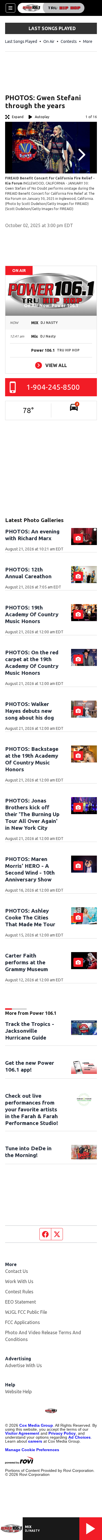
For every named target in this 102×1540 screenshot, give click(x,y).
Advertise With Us (23, 1365)
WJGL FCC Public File (26, 1312)
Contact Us (16, 1271)
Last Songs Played (21, 41)
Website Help (18, 1391)
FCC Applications (22, 1322)
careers (35, 1441)
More (87, 41)
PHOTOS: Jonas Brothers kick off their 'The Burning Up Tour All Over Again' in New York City (32, 814)
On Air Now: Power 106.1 (51, 305)
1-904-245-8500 (53, 387)
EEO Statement (20, 1301)
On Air (48, 41)
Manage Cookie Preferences (32, 1449)
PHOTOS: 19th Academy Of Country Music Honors (31, 614)
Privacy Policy (62, 1433)
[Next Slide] (81, 154)
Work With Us (19, 1281)
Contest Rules (19, 1291)
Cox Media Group (36, 1425)
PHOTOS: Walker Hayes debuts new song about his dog (29, 711)
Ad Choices (79, 1437)
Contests (69, 41)
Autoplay (42, 117)
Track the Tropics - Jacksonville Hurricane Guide (29, 1031)
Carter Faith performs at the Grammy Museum (26, 962)
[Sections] (10, 7)
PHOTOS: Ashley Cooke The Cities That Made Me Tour (30, 917)
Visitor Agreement (22, 1433)
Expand (18, 117)
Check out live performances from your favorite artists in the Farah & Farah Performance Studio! (31, 1109)
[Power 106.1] (51, 8)
